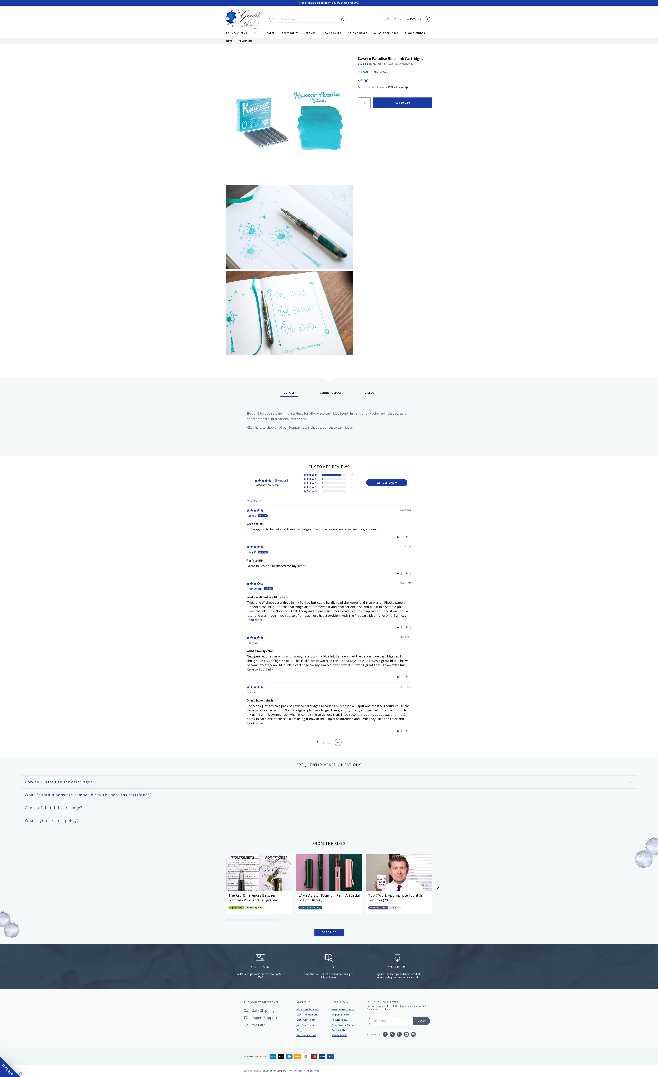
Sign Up (422, 1020)
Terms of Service (311, 1070)
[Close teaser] (20, 1073)
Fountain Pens (236, 33)
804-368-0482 (339, 1035)
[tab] (289, 394)
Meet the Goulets (306, 1014)
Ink (256, 33)
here (258, 427)
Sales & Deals (357, 33)
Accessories (290, 33)
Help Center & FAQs (343, 1009)
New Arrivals (332, 33)
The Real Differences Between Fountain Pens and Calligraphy (253, 897)
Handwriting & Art (254, 907)
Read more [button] (255, 620)
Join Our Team (305, 1025)
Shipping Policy (341, 1014)
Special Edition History (310, 907)
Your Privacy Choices (344, 1025)
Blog (299, 1030)
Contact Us (338, 1030)
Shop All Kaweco (382, 72)
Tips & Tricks (236, 907)
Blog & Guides (415, 33)
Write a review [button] (387, 482)
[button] (310, 475)
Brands (311, 33)
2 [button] (324, 742)
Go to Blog (329, 932)
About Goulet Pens (307, 1009)
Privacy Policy (295, 1070)
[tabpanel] (329, 426)
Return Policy (339, 1019)
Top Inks (395, 907)
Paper (271, 33)
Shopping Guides (378, 907)
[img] (255, 510)
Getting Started (306, 1035)
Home (229, 41)
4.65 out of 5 (280, 480)
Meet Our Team (305, 1019)
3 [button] (330, 742)
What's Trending (386, 33)
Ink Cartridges (245, 41)
